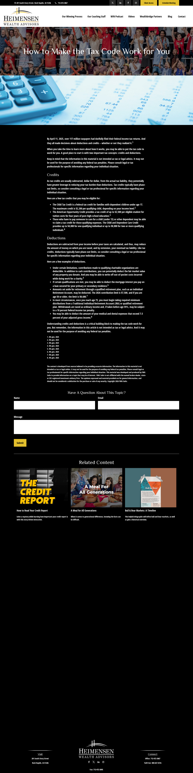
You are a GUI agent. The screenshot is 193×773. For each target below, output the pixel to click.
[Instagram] (136, 3)
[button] (72, 16)
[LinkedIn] (120, 3)
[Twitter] (112, 3)
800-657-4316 (156, 763)
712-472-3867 (63, 3)
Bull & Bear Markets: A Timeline (140, 510)
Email (100, 398)
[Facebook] (128, 3)
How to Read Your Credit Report (32, 510)
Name (17, 398)
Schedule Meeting (168, 3)
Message (18, 416)
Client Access (148, 3)
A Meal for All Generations (83, 510)
